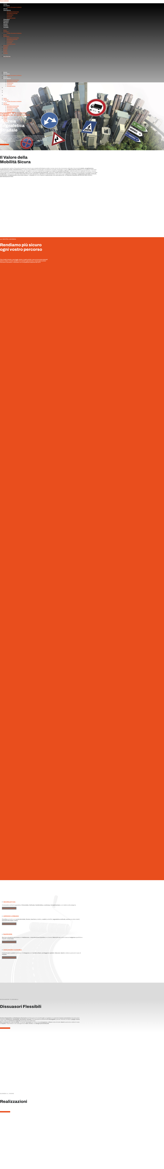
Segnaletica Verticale (12, 13)
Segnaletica (7, 10)
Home (5, 4)
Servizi (5, 8)
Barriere (5, 22)
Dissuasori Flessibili (6, 20)
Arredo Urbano (5, 24)
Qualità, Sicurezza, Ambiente (14, 7)
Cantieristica (10, 14)
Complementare (11, 18)
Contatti (5, 27)
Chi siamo (6, 5)
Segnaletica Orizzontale (13, 11)
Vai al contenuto (4, 0)
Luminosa (9, 16)
